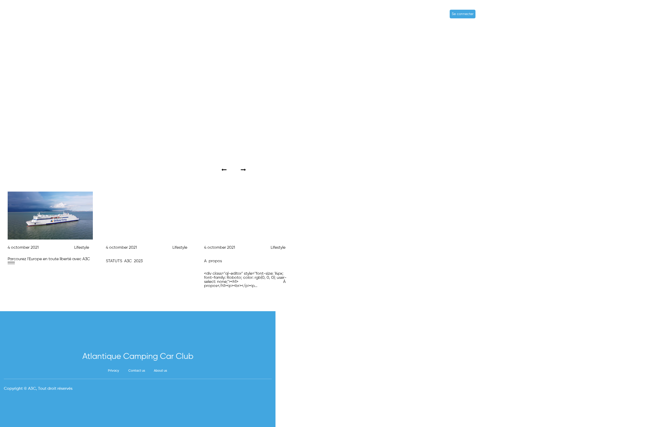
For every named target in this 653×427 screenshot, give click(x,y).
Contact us (136, 370)
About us (160, 370)
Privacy (113, 370)
